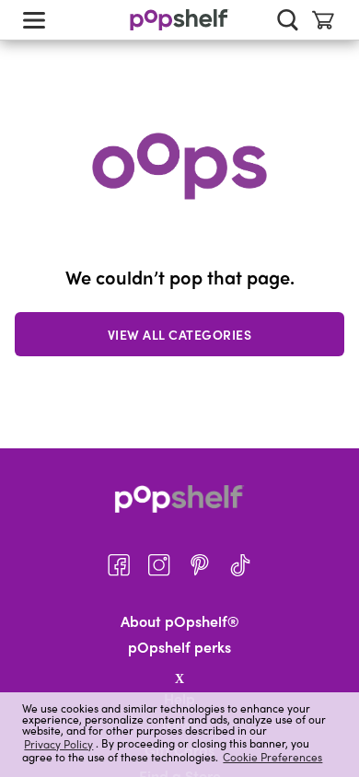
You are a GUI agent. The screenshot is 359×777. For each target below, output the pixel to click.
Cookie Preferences (272, 756)
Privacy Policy (58, 743)
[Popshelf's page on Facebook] (119, 565)
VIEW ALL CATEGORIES (180, 334)
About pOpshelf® (180, 621)
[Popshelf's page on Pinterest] (200, 565)
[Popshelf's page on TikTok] (240, 565)
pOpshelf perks (179, 647)
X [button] (179, 678)
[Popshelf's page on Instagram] (159, 565)
